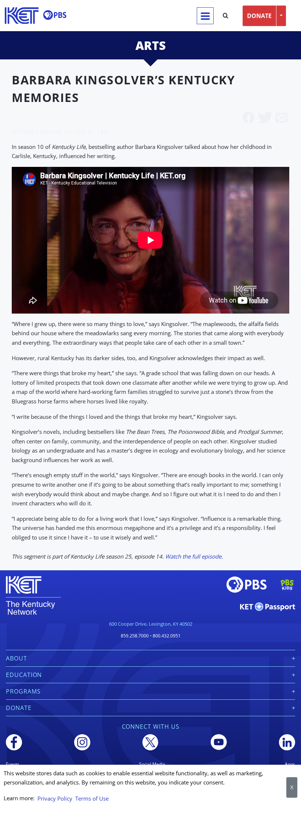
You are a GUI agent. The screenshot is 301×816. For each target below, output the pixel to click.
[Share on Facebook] (248, 118)
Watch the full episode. (194, 556)
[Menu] (205, 16)
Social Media (152, 764)
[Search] (225, 16)
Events (12, 764)
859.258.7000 (135, 636)
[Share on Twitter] (265, 118)
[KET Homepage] (22, 15)
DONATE (259, 16)
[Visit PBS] (55, 15)
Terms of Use (92, 798)
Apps (290, 764)
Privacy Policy (54, 798)
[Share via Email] (281, 118)
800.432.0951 (167, 636)
